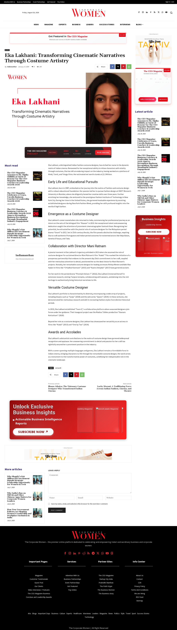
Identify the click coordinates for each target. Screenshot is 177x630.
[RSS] (154, 12)
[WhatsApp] (162, 12)
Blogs (7, 50)
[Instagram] (142, 12)
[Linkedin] (146, 12)
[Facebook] (139, 12)
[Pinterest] (150, 12)
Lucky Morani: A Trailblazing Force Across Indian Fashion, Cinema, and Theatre (114, 388)
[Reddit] (84, 553)
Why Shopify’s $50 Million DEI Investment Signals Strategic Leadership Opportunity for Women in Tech (18, 234)
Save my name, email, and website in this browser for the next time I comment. (79, 504)
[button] (171, 13)
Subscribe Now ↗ (33, 432)
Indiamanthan (11, 67)
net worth (58, 368)
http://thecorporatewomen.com (25, 259)
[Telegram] (93, 553)
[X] (158, 12)
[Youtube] (166, 12)
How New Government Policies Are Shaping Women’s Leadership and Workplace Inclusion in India (19, 513)
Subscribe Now (153, 232)
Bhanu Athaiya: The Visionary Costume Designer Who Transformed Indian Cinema (67, 388)
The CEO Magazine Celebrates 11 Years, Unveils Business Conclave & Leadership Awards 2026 (18, 197)
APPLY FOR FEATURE (147, 99)
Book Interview (103, 152)
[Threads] (112, 553)
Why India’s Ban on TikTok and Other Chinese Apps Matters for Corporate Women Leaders (19, 497)
